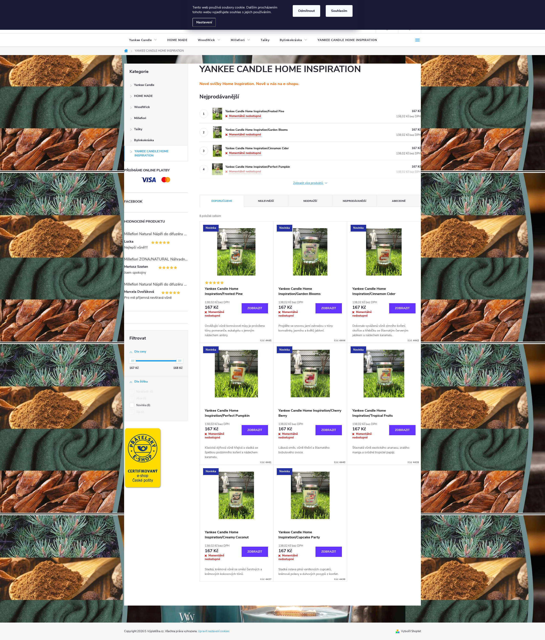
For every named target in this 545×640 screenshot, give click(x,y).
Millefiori (140, 118)
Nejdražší (310, 201)
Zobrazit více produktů (308, 183)
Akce (140, 398)
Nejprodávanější (354, 201)
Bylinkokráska (144, 140)
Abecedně (399, 201)
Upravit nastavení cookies (213, 631)
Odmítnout (306, 11)
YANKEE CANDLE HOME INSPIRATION (151, 153)
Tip (139, 412)
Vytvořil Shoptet (411, 631)
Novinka (142, 405)
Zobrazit (254, 308)
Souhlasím (339, 11)
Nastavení (204, 22)
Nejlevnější (266, 201)
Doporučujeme (221, 201)
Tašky (138, 129)
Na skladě (144, 392)
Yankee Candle (144, 85)
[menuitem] (143, 40)
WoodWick (142, 107)
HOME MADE (143, 96)
